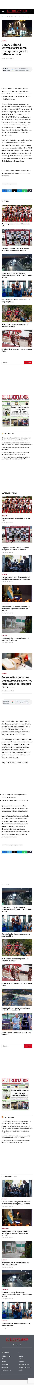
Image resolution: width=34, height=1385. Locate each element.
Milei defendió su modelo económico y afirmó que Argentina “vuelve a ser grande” (16, 609)
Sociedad (4, 41)
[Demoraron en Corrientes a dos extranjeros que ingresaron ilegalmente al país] (17, 262)
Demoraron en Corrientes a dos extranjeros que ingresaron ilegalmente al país (17, 275)
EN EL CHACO (9, 434)
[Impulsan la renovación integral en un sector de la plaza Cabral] (17, 997)
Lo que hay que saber (9, 184)
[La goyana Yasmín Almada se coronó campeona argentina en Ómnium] (17, 237)
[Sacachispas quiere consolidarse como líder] (17, 213)
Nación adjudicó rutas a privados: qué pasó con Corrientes (15, 639)
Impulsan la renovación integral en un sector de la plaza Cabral (16, 1009)
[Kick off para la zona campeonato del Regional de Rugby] (17, 313)
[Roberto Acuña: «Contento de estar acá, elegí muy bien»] (17, 289)
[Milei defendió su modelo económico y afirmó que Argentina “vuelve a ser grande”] (17, 593)
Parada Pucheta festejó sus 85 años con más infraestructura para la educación (16, 578)
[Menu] (3, 11)
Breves (5, 845)
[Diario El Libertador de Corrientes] (17, 11)
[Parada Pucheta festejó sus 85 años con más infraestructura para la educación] (17, 563)
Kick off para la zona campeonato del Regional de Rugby (15, 325)
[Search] (31, 11)
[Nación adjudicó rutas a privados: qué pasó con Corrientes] (17, 624)
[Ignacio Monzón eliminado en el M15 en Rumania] (17, 1021)
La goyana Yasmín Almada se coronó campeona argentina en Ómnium (15, 249)
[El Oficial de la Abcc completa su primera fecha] (17, 338)
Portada (4, 16)
